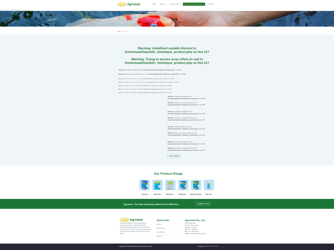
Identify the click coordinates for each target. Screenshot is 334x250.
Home (119, 31)
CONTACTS (211, 4)
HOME (154, 4)
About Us (159, 224)
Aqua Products (161, 232)
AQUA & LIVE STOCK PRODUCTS (194, 4)
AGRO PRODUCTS (175, 4)
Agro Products (160, 228)
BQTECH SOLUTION (211, 246)
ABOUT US (163, 4)
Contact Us (160, 236)
